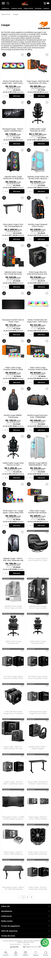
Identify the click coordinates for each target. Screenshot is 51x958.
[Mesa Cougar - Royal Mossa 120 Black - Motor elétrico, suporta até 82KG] (38, 769)
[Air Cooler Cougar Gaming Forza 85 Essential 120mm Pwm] (13, 664)
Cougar (15, 14)
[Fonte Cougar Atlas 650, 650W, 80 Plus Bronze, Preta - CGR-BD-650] (38, 266)
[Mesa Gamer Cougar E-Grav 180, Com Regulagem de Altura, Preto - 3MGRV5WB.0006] (13, 218)
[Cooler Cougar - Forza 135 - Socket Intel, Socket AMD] (38, 840)
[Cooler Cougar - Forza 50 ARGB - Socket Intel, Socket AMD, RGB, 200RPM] (13, 769)
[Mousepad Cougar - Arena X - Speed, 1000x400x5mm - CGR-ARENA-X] (13, 123)
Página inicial (5, 14)
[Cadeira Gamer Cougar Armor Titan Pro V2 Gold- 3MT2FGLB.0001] (13, 457)
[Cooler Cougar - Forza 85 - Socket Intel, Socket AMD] (38, 875)
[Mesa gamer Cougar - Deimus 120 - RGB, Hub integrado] (13, 875)
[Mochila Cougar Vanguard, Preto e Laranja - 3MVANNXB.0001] (38, 218)
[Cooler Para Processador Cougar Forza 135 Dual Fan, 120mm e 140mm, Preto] (13, 699)
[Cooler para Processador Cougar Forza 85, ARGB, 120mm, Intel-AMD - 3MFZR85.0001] (38, 699)
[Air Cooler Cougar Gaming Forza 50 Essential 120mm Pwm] (38, 664)
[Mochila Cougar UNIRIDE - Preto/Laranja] (13, 409)
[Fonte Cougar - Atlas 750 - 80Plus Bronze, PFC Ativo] (13, 734)
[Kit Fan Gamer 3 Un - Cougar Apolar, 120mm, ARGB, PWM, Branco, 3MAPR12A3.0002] (13, 504)
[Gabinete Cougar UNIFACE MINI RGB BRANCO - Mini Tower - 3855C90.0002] (38, 457)
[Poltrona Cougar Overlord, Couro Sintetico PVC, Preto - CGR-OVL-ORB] (38, 552)
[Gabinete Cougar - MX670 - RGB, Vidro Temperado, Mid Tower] (13, 552)
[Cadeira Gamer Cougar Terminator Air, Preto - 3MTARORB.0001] (38, 123)
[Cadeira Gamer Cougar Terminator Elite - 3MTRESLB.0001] (13, 629)
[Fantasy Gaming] (24, 3)
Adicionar (16, 96)
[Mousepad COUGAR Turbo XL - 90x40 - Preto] (13, 313)
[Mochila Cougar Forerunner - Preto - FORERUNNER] (38, 409)
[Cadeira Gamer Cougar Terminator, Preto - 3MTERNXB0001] (38, 629)
